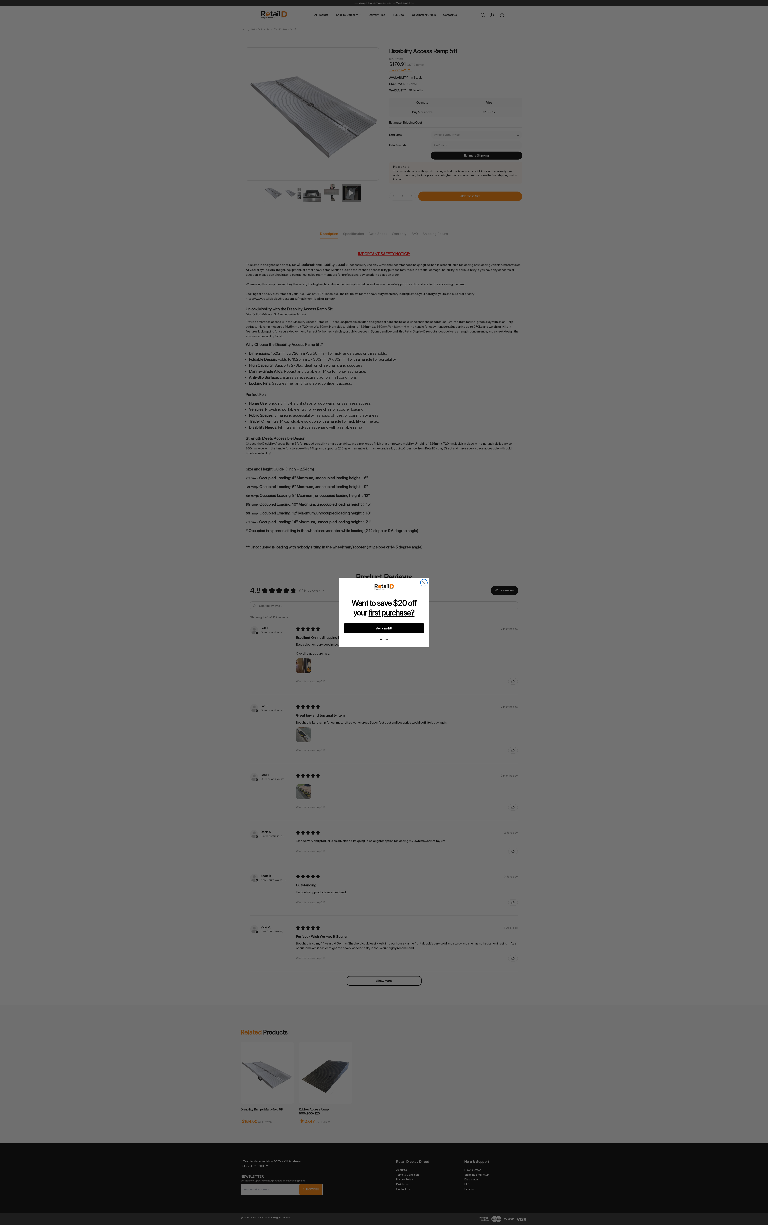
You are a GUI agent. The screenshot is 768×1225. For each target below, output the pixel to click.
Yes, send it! (384, 628)
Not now (384, 639)
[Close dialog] (423, 582)
